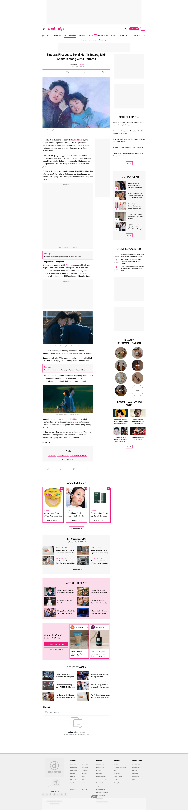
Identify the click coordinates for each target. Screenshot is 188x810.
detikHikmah (85, 786)
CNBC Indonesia (136, 767)
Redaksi (116, 764)
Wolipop (84, 773)
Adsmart (98, 770)
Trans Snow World (101, 779)
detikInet (72, 773)
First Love (78, 140)
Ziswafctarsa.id (100, 789)
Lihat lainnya (66, 459)
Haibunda (134, 770)
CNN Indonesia (136, 764)
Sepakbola (73, 783)
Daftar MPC (134, 29)
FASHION (57, 35)
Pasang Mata (100, 767)
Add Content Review (56, 644)
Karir (115, 770)
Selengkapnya (55, 649)
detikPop (84, 789)
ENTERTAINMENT (70, 35)
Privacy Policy (118, 783)
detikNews (73, 764)
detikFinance (73, 770)
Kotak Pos (117, 773)
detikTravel (85, 764)
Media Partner (118, 776)
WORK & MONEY (125, 35)
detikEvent (99, 773)
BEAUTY (92, 35)
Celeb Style (103, 40)
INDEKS (137, 35)
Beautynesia (135, 773)
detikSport (73, 779)
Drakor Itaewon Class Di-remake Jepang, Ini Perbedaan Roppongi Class (64, 370)
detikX (84, 776)
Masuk (143, 29)
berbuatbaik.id (100, 764)
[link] (76, 538)
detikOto (72, 786)
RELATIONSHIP (102, 35)
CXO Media (135, 779)
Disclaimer (117, 786)
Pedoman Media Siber (120, 767)
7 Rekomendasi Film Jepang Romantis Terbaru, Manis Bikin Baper (62, 256)
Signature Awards (101, 776)
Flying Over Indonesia (102, 792)
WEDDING (82, 35)
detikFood (85, 767)
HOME (49, 35)
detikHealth (85, 770)
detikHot (72, 776)
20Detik (84, 779)
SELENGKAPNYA (76, 528)
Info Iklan (116, 779)
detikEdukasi (73, 767)
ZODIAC (114, 35)
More (129, 163)
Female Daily (135, 776)
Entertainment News (88, 40)
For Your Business (101, 795)
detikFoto (84, 783)
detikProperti (73, 789)
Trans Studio (99, 783)
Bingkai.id (99, 786)
